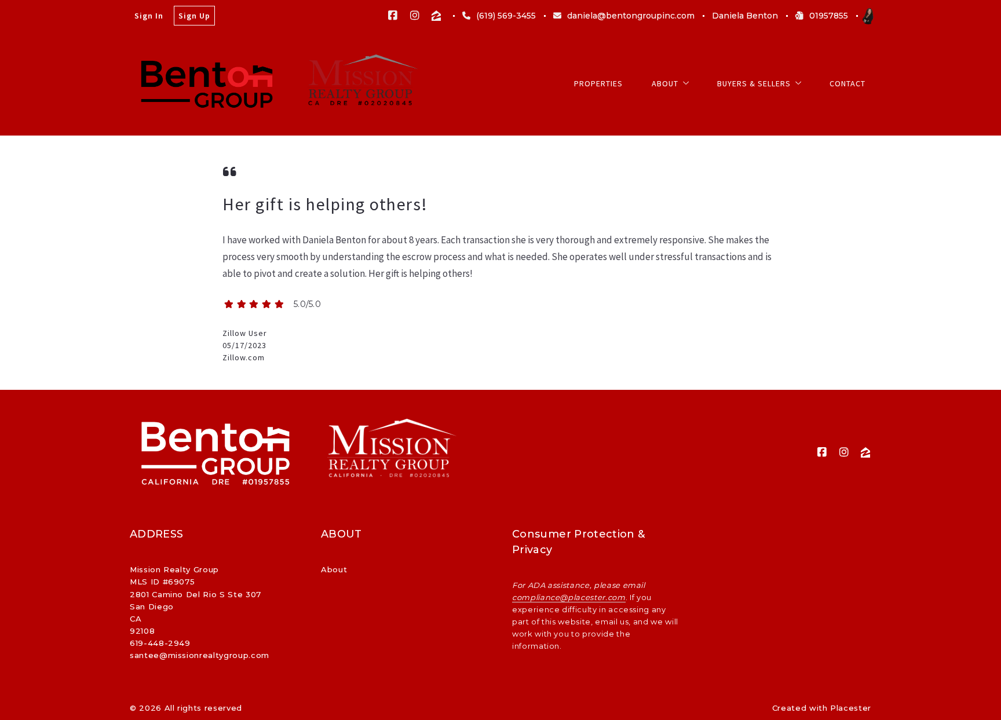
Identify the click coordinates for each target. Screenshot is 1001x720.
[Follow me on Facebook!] (393, 15)
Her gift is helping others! (325, 204)
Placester (850, 707)
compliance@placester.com (569, 597)
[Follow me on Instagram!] (415, 15)
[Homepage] (207, 83)
